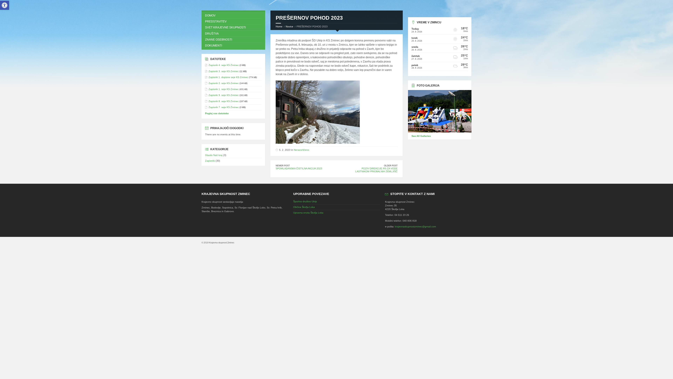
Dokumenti (213, 45)
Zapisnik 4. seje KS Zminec (224, 65)
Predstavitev (216, 21)
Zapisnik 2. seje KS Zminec (224, 83)
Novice (289, 26)
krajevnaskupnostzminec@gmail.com (415, 226)
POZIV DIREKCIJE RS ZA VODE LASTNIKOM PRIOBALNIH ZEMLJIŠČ (376, 170)
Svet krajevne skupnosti (225, 27)
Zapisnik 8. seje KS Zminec (224, 101)
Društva (212, 33)
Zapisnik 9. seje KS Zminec (224, 95)
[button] (4, 5)
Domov (210, 15)
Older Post (390, 165)
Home (279, 26)
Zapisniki (210, 160)
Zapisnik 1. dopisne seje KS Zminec (228, 77)
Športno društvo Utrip (305, 201)
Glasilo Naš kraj (213, 155)
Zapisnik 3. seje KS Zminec (224, 71)
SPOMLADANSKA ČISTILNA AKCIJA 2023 (299, 168)
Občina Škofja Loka (304, 207)
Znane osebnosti (218, 39)
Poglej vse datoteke (217, 113)
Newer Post (283, 165)
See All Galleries (421, 136)
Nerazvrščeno (301, 149)
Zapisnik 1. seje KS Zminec (224, 89)
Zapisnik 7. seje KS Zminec (224, 107)
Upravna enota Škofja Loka (308, 212)
